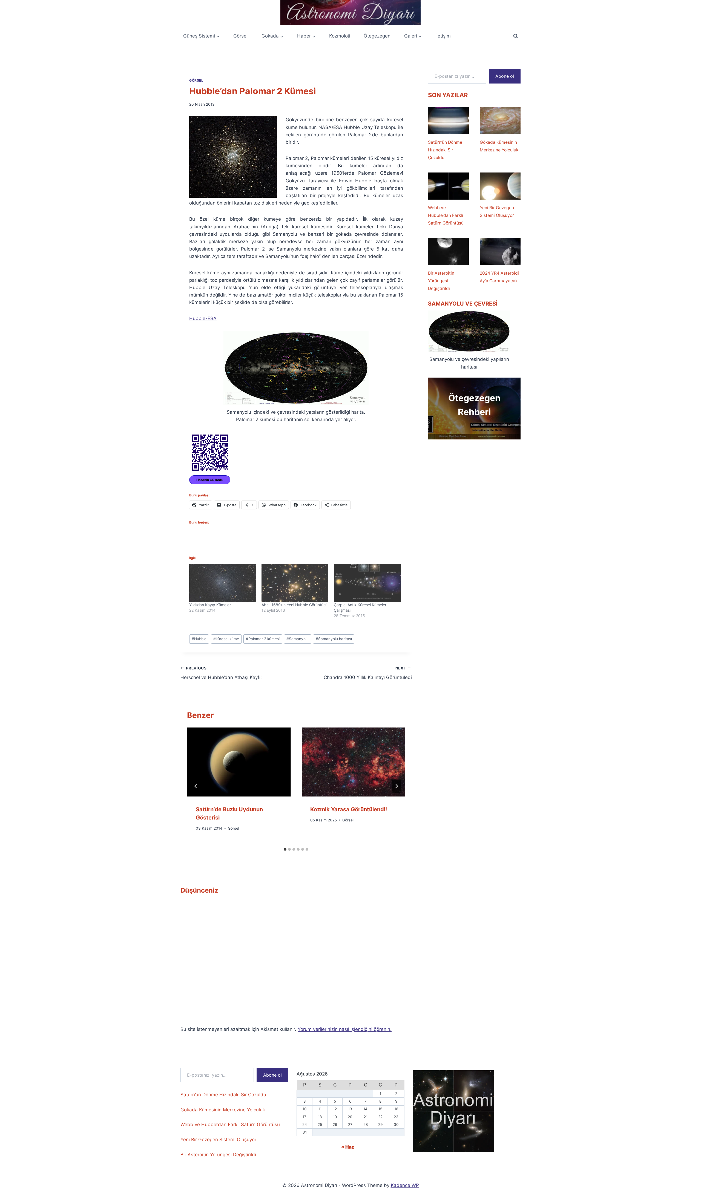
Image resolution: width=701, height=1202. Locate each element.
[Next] (396, 786)
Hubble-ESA (203, 318)
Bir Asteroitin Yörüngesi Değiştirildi (441, 281)
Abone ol (504, 76)
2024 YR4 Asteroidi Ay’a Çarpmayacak (499, 277)
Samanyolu (297, 639)
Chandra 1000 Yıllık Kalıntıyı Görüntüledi (368, 673)
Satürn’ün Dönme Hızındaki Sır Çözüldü (445, 150)
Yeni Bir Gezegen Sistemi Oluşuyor (497, 211)
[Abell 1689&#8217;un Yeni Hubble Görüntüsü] (295, 583)
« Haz (347, 1147)
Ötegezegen (377, 36)
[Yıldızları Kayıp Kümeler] (222, 583)
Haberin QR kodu (209, 480)
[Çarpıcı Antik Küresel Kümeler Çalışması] (367, 583)
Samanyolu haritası (334, 639)
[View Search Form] (516, 36)
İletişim (443, 36)
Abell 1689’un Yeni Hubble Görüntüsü (294, 604)
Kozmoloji (339, 36)
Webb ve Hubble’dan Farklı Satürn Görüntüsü (446, 215)
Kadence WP (405, 1185)
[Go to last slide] (195, 786)
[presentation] (239, 761)
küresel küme (226, 639)
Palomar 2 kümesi (263, 639)
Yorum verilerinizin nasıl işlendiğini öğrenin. (345, 1029)
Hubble (199, 639)
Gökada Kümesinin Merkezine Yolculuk (499, 146)
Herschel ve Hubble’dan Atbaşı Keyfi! (221, 673)
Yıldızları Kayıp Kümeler (210, 604)
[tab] (285, 849)
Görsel (240, 36)
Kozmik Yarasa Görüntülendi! (348, 809)
